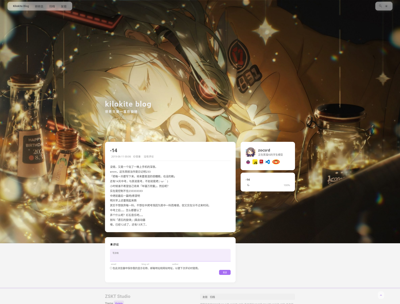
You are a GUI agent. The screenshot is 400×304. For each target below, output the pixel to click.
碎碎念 (39, 6)
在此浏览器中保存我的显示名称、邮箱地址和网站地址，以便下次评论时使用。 (156, 268)
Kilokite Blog (21, 6)
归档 (52, 6)
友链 (64, 6)
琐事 (138, 156)
